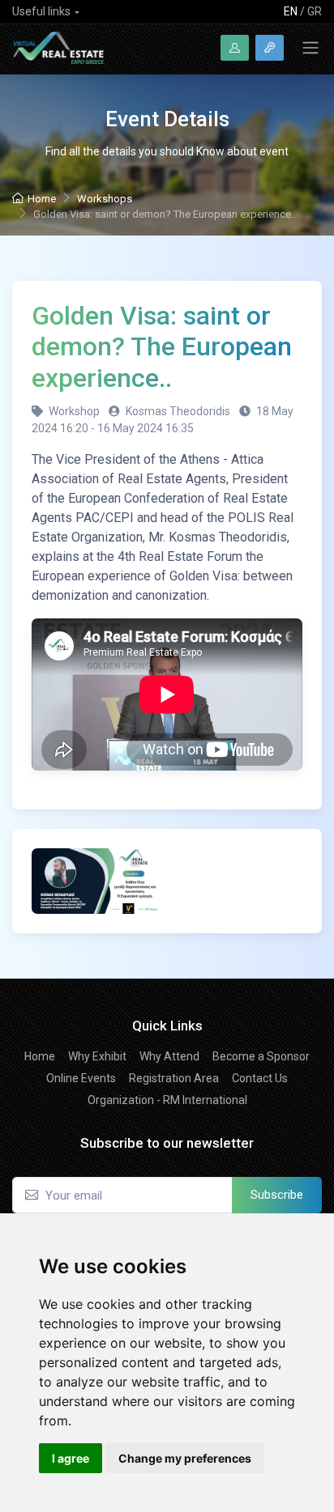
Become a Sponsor (261, 1056)
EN (291, 11)
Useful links (41, 11)
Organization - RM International (167, 1100)
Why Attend (169, 1056)
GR (314, 11)
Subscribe (276, 1194)
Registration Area (174, 1078)
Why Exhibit (97, 1056)
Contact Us (260, 1078)
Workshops (104, 199)
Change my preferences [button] (184, 1458)
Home (42, 199)
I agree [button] (70, 1458)
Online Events (81, 1078)
